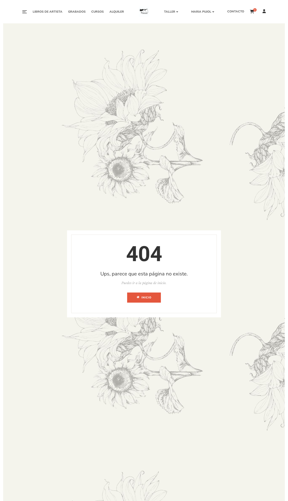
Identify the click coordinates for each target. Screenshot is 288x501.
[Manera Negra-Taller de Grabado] (144, 11)
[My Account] (264, 12)
